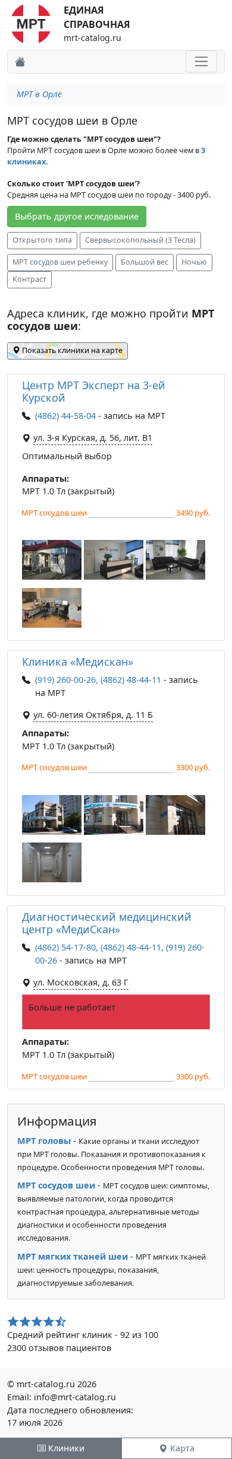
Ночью (194, 262)
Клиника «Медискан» (77, 661)
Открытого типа (42, 240)
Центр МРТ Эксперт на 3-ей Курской (93, 391)
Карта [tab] (181, 1448)
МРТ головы (44, 1140)
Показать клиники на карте (71, 350)
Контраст (29, 279)
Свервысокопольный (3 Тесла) (140, 240)
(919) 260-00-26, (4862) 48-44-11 (98, 679)
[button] (51, 560)
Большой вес (144, 262)
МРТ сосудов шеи (56, 1185)
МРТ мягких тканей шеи (72, 1256)
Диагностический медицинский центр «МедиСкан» (107, 923)
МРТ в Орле (39, 94)
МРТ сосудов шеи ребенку (60, 262)
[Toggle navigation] (201, 61)
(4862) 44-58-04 (66, 415)
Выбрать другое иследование (77, 216)
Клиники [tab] (65, 1448)
